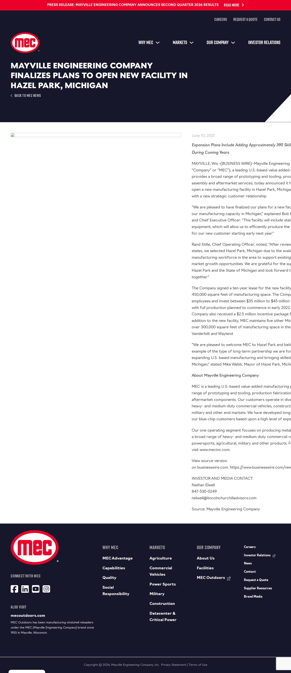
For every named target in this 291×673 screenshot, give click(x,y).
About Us (206, 559)
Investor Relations (264, 42)
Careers (220, 19)
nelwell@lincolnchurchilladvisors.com (224, 498)
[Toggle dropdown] (157, 42)
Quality (109, 578)
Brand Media (253, 596)
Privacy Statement (173, 665)
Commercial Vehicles (161, 572)
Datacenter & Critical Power (163, 617)
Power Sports (163, 585)
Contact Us (272, 19)
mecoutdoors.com (28, 616)
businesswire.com (212, 468)
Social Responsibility (115, 591)
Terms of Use (198, 665)
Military (157, 594)
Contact (250, 572)
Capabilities (113, 568)
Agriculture (161, 559)
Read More (231, 5)
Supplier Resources (258, 588)
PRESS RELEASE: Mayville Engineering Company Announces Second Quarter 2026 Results (133, 5)
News (248, 563)
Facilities (205, 568)
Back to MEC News (27, 95)
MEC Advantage (117, 559)
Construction (162, 604)
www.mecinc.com (215, 450)
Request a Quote (245, 19)
